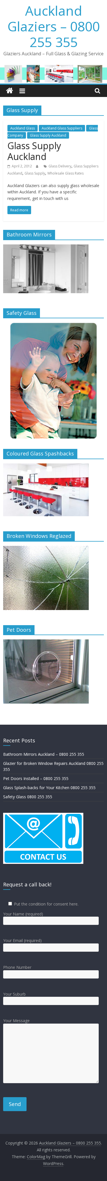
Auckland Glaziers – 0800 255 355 (53, 26)
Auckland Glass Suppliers (62, 128)
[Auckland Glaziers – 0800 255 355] (9, 91)
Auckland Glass (22, 128)
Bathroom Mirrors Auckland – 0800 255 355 (43, 754)
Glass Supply (35, 173)
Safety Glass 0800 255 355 (27, 796)
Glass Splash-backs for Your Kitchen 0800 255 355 (49, 787)
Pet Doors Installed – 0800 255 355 (35, 778)
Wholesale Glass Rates (65, 173)
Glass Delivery (60, 166)
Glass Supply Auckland (48, 135)
